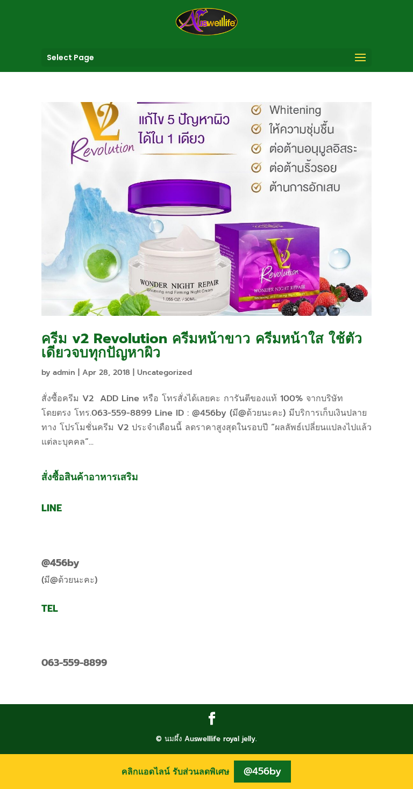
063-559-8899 (74, 662)
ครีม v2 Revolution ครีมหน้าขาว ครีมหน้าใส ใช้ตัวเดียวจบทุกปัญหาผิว (201, 345)
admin (64, 372)
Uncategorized (164, 372)
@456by (60, 562)
